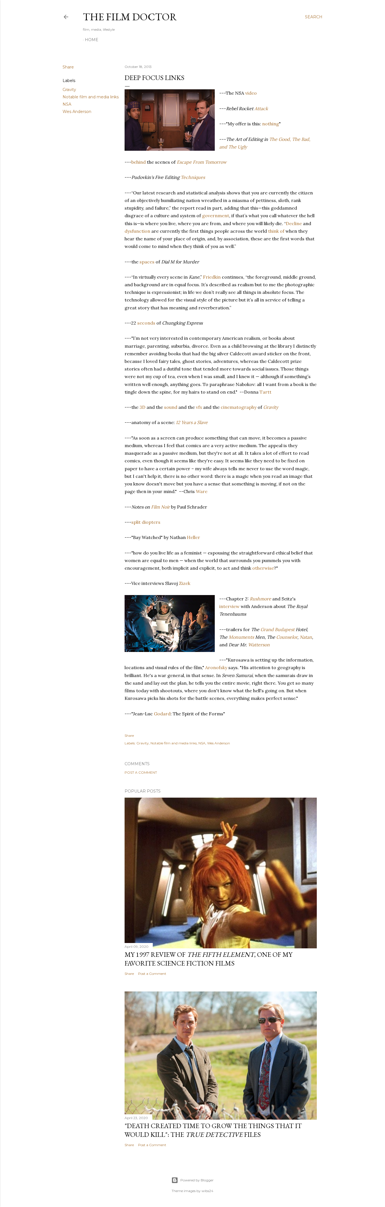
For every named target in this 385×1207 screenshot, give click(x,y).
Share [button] (68, 67)
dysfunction (137, 231)
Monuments (241, 637)
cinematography (238, 407)
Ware (201, 491)
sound (170, 407)
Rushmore (260, 599)
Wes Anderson (77, 111)
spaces (147, 262)
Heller (193, 537)
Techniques (193, 177)
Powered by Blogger (197, 1180)
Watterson (259, 644)
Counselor (286, 637)
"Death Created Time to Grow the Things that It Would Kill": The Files (213, 1130)
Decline (294, 223)
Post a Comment (141, 772)
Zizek (184, 583)
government (215, 215)
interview (229, 606)
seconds (146, 323)
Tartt (265, 392)
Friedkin (212, 277)
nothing (270, 124)
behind (138, 162)
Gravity (69, 89)
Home (91, 39)
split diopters (145, 522)
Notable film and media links (91, 96)
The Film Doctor (130, 16)
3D (142, 407)
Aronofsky (216, 667)
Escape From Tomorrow (202, 162)
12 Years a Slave (192, 422)
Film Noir (160, 507)
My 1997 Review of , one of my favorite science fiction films (208, 959)
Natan (306, 637)
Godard (162, 713)
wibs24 (207, 1191)
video (251, 93)
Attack (261, 108)
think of (276, 231)
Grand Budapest (277, 629)
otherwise (263, 568)
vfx (199, 407)
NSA (67, 104)
